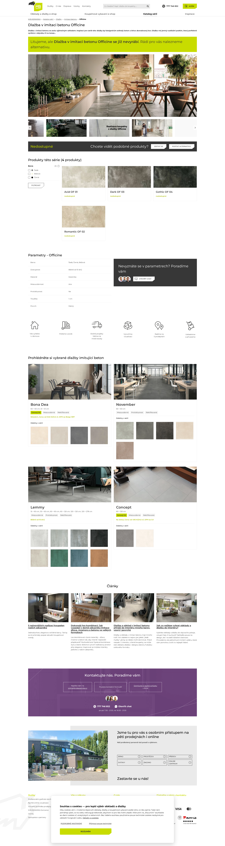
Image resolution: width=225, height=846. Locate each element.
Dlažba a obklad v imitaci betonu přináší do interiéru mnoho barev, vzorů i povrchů (132, 628)
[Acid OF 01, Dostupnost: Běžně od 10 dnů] (83, 177)
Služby (50, 6)
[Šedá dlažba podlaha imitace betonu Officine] (48, 128)
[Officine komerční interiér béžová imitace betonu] (177, 128)
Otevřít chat (125, 706)
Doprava (67, 6)
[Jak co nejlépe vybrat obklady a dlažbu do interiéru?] (176, 607)
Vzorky (76, 6)
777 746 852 (103, 706)
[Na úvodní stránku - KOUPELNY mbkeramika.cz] (35, 6)
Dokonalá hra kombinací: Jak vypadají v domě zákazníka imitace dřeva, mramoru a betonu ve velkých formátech (91, 629)
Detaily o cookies (91, 818)
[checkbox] (29, 170)
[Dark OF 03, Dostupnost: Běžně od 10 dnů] (129, 177)
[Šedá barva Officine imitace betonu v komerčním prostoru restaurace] (112, 85)
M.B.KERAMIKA (34, 19)
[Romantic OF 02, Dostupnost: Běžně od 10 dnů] (83, 216)
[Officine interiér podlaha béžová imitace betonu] (134, 128)
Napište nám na (77, 687)
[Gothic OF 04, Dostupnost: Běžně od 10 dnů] (175, 177)
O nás (58, 6)
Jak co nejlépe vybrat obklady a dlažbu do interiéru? (173, 626)
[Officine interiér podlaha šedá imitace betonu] (91, 128)
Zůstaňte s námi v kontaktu (171, 795)
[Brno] (68, 755)
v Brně (145, 687)
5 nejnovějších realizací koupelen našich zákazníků (46, 626)
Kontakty (86, 6)
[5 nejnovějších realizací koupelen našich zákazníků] (48, 607)
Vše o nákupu (78, 795)
